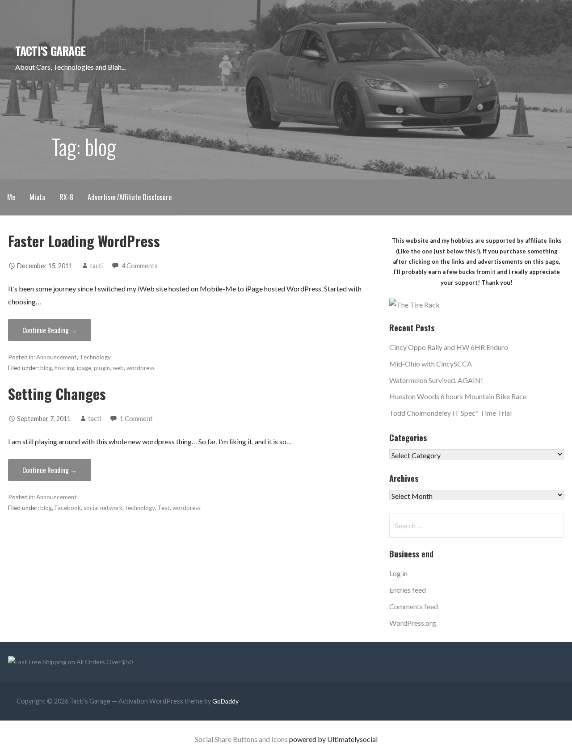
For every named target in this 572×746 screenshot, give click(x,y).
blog (46, 367)
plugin (102, 367)
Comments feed (413, 606)
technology (140, 507)
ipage (84, 367)
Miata (37, 197)
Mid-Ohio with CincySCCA (430, 363)
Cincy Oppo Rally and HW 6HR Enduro (448, 347)
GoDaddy (225, 701)
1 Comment (136, 418)
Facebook (68, 507)
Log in (398, 573)
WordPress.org (412, 623)
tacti (96, 266)
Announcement (56, 357)
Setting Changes (57, 393)
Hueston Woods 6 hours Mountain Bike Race (457, 396)
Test (163, 507)
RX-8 (66, 197)
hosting (64, 367)
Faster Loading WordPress (84, 240)
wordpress (140, 367)
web (118, 367)
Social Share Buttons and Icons (241, 739)
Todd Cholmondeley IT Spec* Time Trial (450, 413)
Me (11, 197)
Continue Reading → (49, 330)
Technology (95, 357)
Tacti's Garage (50, 50)
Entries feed (407, 590)
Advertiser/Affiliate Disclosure (130, 197)
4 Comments (140, 266)
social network (103, 507)
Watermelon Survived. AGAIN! (436, 380)
